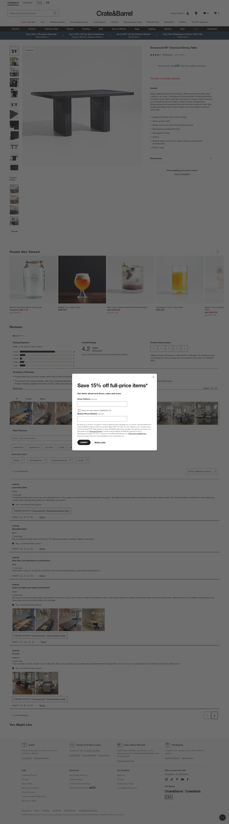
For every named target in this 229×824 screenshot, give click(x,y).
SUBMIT (84, 442)
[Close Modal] (153, 377)
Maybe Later (99, 442)
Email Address (87, 399)
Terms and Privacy (95, 431)
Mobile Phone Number (90, 414)
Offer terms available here (137, 434)
